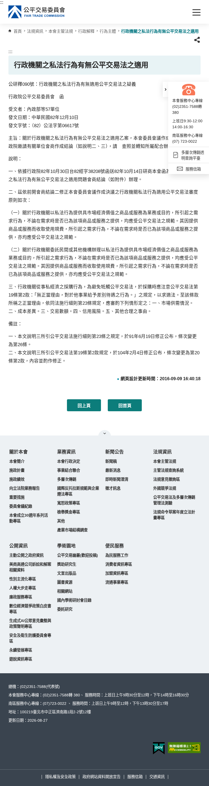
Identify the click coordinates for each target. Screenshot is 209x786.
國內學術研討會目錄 (74, 600)
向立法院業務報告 (24, 488)
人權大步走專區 (22, 588)
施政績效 (16, 479)
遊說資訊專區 (20, 659)
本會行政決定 (68, 461)
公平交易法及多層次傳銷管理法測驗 (174, 500)
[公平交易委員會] (37, 11)
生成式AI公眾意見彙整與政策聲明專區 (30, 624)
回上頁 (84, 405)
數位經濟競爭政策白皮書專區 (30, 609)
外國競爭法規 (164, 488)
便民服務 (114, 546)
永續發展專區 (20, 650)
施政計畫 (16, 470)
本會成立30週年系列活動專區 (28, 518)
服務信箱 (135, 777)
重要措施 (16, 497)
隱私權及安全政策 (60, 777)
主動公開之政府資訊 (26, 555)
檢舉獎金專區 (68, 512)
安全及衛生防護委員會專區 (30, 638)
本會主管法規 (60, 31)
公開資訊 (18, 546)
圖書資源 (64, 582)
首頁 (18, 31)
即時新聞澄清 (116, 479)
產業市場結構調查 (72, 530)
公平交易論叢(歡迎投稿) (77, 555)
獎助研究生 (66, 564)
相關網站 (64, 591)
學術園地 (66, 546)
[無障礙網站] (184, 747)
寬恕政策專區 (68, 503)
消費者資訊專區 (118, 564)
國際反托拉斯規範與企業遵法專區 (78, 491)
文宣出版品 (66, 573)
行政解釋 (86, 31)
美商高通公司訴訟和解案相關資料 (30, 567)
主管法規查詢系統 (168, 470)
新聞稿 (111, 461)
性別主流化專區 (22, 579)
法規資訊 (162, 452)
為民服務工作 (116, 555)
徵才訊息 (113, 488)
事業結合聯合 (68, 470)
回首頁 (124, 405)
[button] (165, 89)
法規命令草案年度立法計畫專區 (174, 515)
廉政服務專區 (20, 597)
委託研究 (64, 609)
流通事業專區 (116, 582)
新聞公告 (114, 452)
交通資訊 (157, 777)
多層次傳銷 (66, 479)
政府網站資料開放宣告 (101, 777)
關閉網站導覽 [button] (104, 433)
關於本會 (18, 452)
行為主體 (108, 31)
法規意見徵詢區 (166, 479)
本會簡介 (16, 461)
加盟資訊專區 (116, 573)
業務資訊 (66, 452)
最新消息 (113, 470)
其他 (61, 521)
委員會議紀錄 (20, 506)
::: (1, 2)
